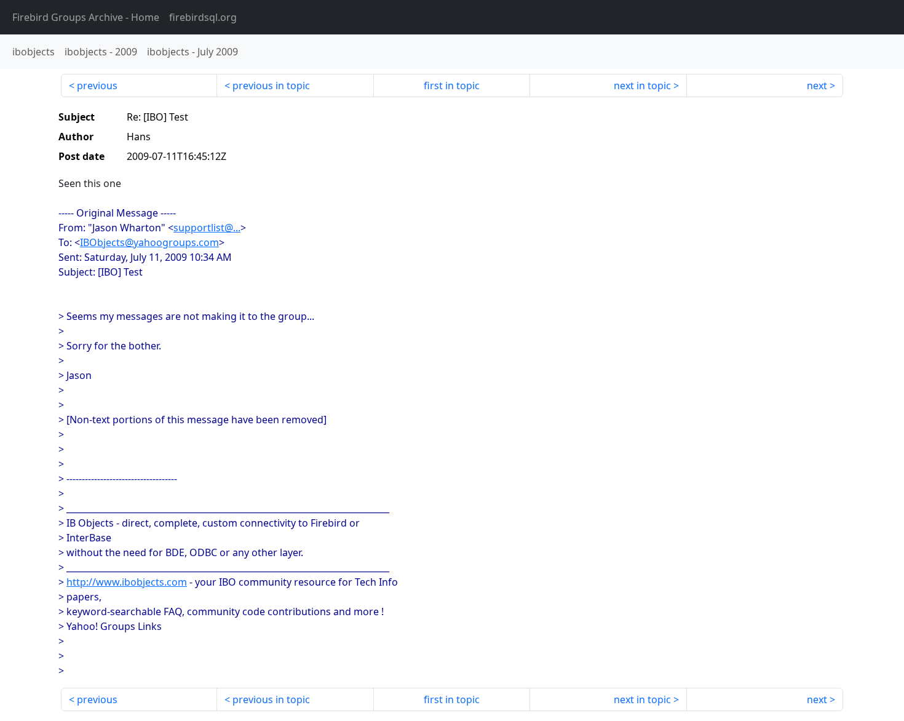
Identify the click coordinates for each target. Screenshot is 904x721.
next (817, 85)
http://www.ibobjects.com (126, 582)
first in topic (452, 85)
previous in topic (271, 85)
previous (97, 85)
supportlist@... (206, 227)
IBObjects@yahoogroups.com (149, 242)
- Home (85, 17)
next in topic (642, 85)
